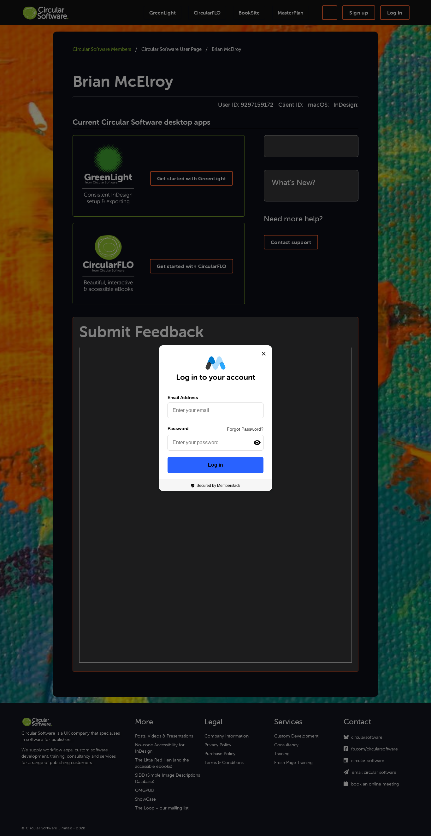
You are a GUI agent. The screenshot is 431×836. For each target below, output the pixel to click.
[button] (257, 442)
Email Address (183, 397)
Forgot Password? (245, 429)
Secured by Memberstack (218, 485)
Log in (215, 465)
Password (178, 428)
